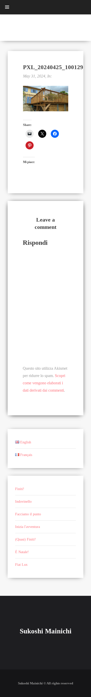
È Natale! (22, 552)
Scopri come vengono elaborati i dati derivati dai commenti (44, 382)
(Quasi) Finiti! (25, 539)
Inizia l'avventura (27, 527)
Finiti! (19, 489)
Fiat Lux (21, 565)
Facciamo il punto (28, 514)
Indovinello (23, 501)
